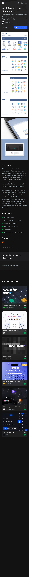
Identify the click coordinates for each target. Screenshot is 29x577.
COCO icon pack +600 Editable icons (12, 407)
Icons (12, 307)
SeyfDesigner (8, 332)
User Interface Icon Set (8, 432)
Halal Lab (8, 307)
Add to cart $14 (20, 27)
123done (7, 434)
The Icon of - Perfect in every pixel (11, 381)
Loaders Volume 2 (7, 356)
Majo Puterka (8, 383)
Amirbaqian (8, 409)
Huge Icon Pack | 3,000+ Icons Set (11, 305)
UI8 (6, 358)
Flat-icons (7, 22)
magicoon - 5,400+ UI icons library (11, 330)
